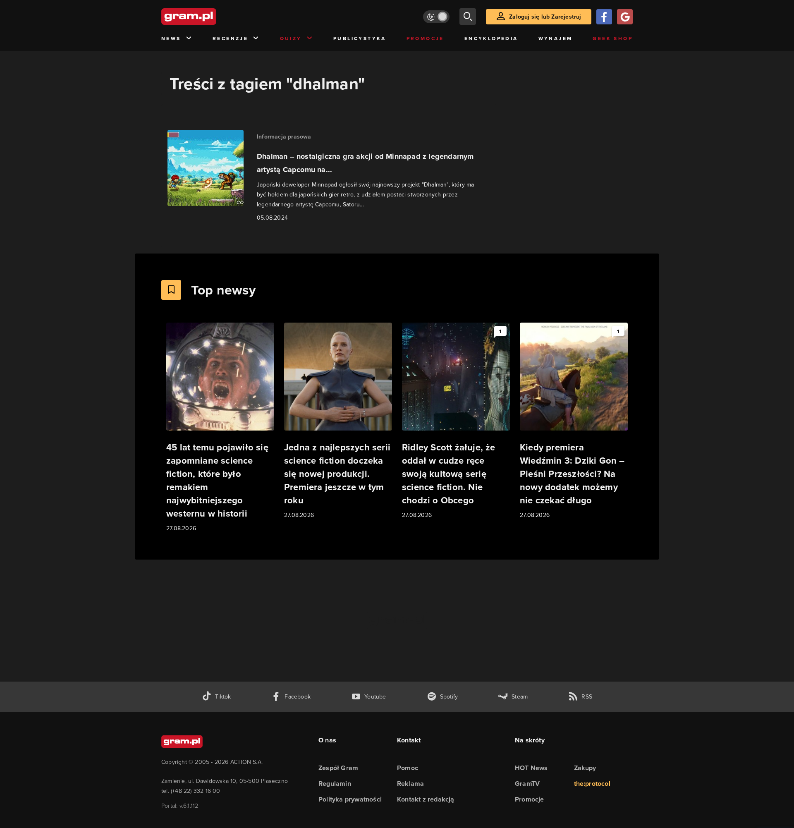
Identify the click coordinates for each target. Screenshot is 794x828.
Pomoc (407, 768)
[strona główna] (209, 16)
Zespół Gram (338, 768)
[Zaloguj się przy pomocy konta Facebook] (604, 16)
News (171, 38)
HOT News (531, 768)
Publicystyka (359, 38)
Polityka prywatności (350, 799)
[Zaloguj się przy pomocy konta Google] (625, 16)
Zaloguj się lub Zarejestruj (545, 16)
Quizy (291, 38)
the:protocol (592, 783)
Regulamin (334, 783)
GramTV (527, 783)
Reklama (410, 783)
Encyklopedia (491, 38)
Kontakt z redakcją (425, 799)
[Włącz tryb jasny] (436, 16)
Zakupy (585, 768)
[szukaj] (467, 16)
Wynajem (555, 38)
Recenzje (230, 38)
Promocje (425, 38)
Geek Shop (613, 38)
